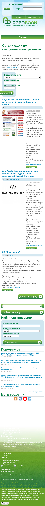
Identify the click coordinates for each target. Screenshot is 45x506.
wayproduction (14, 179)
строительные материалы (12, 428)
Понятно (5, 503)
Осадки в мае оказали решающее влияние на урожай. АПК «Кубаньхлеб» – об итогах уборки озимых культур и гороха (22, 377)
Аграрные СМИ (8, 434)
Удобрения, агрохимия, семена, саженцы (17, 444)
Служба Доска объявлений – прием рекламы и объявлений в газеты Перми (20, 102)
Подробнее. (34, 499)
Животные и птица (9, 446)
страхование (7, 426)
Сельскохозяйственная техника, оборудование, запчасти (22, 442)
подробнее (31, 167)
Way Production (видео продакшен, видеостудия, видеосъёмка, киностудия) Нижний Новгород (20, 173)
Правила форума (9, 464)
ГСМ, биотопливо (9, 411)
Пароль (19, 9)
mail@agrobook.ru (13, 67)
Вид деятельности (12, 75)
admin (12, 255)
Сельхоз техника (8, 440)
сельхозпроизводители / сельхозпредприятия (18, 419)
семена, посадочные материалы (14, 422)
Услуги (5, 448)
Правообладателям (26, 479)
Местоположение (12, 85)
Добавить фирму (28, 296)
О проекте (13, 475)
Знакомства (7, 453)
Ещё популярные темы (36, 392)
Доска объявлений (16, 108)
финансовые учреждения (12, 430)
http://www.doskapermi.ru (34, 164)
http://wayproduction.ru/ (34, 245)
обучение (6, 417)
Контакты (4, 475)
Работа (5, 452)
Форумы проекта (9, 462)
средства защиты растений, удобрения (16, 424)
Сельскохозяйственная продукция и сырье (17, 438)
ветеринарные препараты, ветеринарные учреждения (21, 409)
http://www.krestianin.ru (14, 287)
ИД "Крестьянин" (11, 252)
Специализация (11, 80)
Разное (5, 455)
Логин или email (15, 4)
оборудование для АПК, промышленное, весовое (20, 415)
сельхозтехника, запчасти (12, 421)
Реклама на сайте (26, 475)
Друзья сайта (5, 469)
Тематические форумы (11, 460)
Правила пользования (8, 479)
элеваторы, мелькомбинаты (12, 432)
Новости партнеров (7, 471)
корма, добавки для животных (13, 413)
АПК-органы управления (11, 407)
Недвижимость (8, 450)
